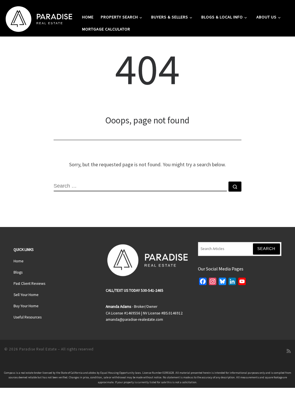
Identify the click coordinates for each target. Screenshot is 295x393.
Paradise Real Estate (38, 349)
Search (266, 249)
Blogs (18, 272)
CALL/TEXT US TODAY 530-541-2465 (134, 290)
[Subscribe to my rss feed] (289, 351)
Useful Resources (27, 317)
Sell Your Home (26, 294)
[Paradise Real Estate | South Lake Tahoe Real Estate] (38, 17)
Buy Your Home (26, 306)
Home (19, 261)
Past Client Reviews (29, 283)
